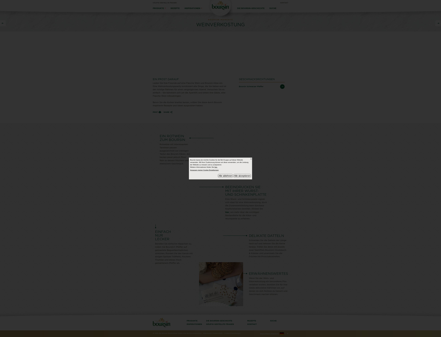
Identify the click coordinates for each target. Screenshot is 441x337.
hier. (216, 167)
